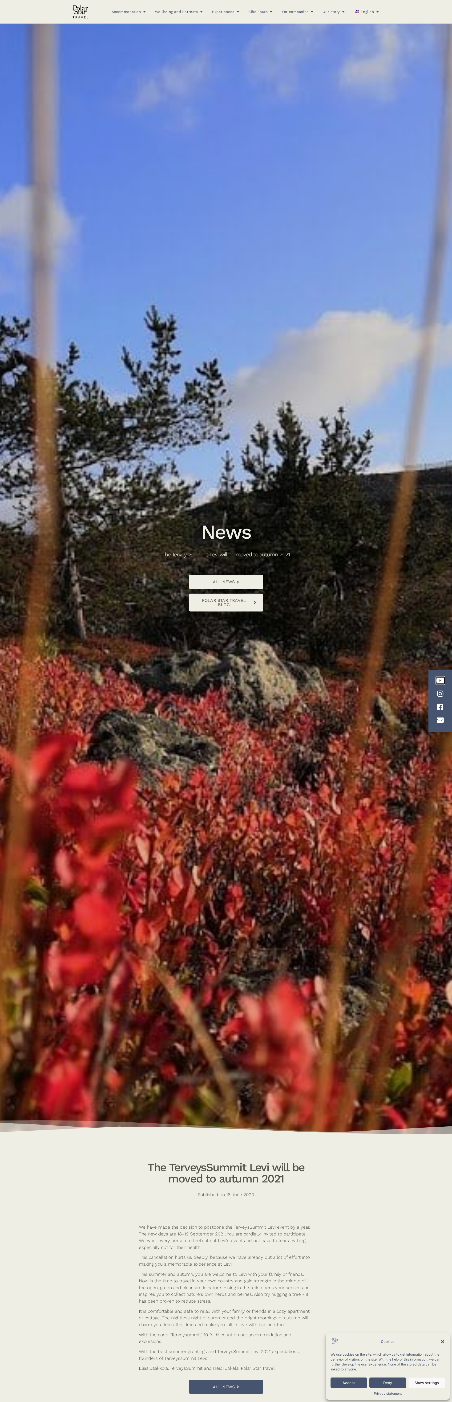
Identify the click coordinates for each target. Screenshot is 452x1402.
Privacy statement (388, 1393)
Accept (349, 1383)
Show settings (427, 1383)
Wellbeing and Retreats (176, 12)
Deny (387, 1383)
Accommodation (126, 12)
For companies (295, 12)
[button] (442, 1341)
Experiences (223, 12)
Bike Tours (258, 12)
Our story (331, 12)
